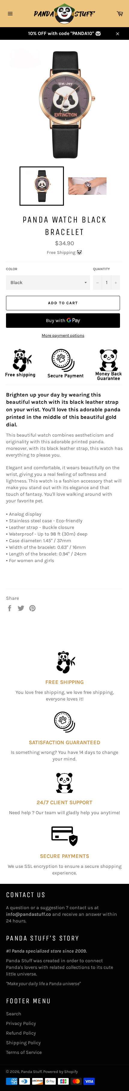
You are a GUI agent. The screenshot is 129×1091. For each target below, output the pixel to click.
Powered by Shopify (60, 1071)
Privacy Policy (21, 1023)
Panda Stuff (31, 1071)
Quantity (101, 269)
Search (13, 1014)
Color (11, 269)
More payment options (63, 335)
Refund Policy (21, 1033)
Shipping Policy (23, 1042)
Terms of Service (24, 1052)
